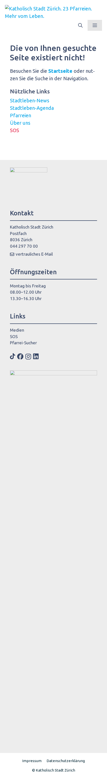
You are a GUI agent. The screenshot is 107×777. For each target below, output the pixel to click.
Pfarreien (20, 115)
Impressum (32, 761)
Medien (17, 330)
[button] (80, 25)
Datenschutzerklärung (66, 761)
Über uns (20, 123)
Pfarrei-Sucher (23, 342)
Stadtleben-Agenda (32, 108)
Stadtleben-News (29, 100)
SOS (14, 130)
